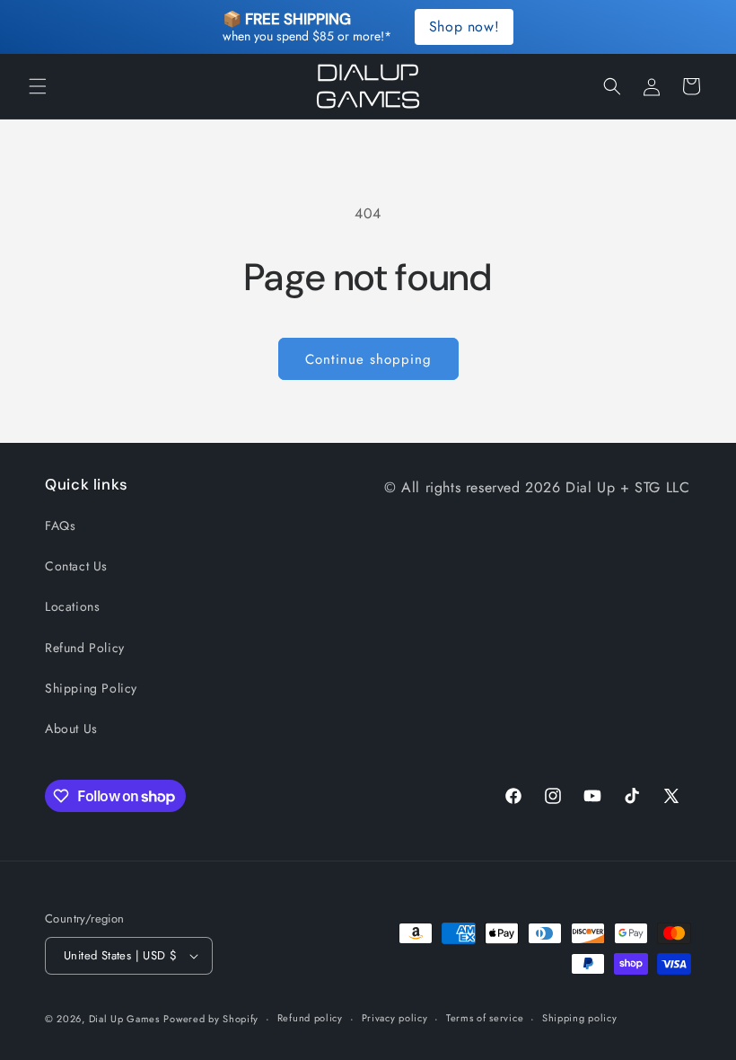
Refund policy (310, 1018)
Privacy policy (395, 1018)
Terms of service (484, 1018)
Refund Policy (85, 648)
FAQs (60, 525)
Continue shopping (368, 359)
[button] (37, 86)
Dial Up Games (124, 1018)
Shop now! (464, 26)
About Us (71, 729)
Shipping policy (580, 1018)
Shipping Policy (91, 688)
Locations (72, 606)
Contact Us (76, 566)
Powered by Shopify (210, 1018)
